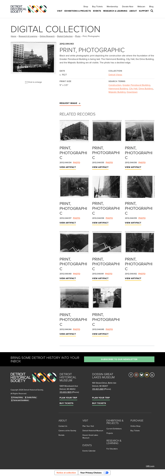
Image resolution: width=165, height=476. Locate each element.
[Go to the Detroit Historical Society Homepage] (30, 9)
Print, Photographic (73, 152)
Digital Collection (65, 36)
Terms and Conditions (20, 400)
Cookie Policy (31, 397)
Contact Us (63, 426)
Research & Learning (28, 36)
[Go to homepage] (33, 380)
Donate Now (127, 6)
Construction (115, 85)
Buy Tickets (97, 6)
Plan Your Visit (88, 426)
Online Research (47, 36)
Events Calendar (89, 450)
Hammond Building (118, 88)
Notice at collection (66, 472)
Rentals (61, 435)
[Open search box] (152, 11)
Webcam (141, 6)
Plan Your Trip (68, 397)
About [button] (133, 10)
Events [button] (97, 10)
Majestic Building (117, 92)
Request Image (69, 103)
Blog (151, 6)
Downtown (132, 92)
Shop (85, 6)
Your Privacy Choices (91, 472)
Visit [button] (59, 10)
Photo (77, 36)
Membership (112, 6)
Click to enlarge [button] (34, 82)
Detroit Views (115, 74)
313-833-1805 (66, 392)
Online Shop (135, 426)
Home (13, 36)
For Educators (112, 448)
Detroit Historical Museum (92, 430)
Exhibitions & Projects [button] (77, 10)
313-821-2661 (98, 389)
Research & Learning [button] (115, 10)
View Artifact (68, 167)
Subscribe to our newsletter (119, 359)
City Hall (133, 88)
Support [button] (144, 10)
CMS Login (150, 466)
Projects (109, 433)
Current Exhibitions (114, 428)
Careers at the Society (67, 430)
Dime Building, (146, 88)
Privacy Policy (18, 397)
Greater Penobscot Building (136, 85)
